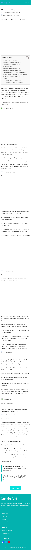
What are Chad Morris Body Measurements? (15, 72)
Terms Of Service (7, 531)
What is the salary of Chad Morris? (15, 82)
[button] (28, 2)
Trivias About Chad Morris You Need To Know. (15, 74)
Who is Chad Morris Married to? (12, 68)
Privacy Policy (6, 533)
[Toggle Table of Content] (26, 57)
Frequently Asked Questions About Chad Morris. (14, 77)
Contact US (5, 522)
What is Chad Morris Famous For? (12, 62)
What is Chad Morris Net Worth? (12, 70)
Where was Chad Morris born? (13, 80)
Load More (15, 488)
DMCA (4, 519)
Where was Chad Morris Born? (12, 64)
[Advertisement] (15, 38)
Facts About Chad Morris (10, 60)
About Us (4, 516)
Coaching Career (8, 66)
